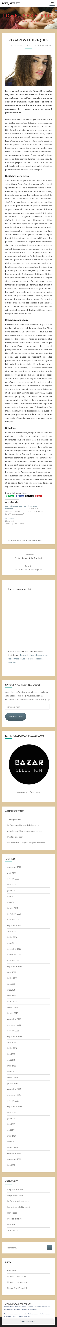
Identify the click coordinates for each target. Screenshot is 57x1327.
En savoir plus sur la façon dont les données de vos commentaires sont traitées (28, 659)
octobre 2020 (13, 919)
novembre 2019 (14, 954)
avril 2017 (11, 1135)
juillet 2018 (12, 1048)
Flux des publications (16, 1276)
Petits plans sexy (15, 836)
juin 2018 (11, 1054)
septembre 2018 (14, 1036)
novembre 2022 (14, 867)
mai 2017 (11, 1130)
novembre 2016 (14, 1159)
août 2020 (11, 931)
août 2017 (11, 1112)
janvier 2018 (12, 1083)
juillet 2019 (12, 978)
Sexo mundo (12, 1230)
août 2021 (11, 884)
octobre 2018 (13, 1030)
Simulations (9, 518)
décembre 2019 (14, 948)
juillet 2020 (12, 937)
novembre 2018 (14, 1025)
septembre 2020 (14, 925)
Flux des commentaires (17, 1282)
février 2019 (12, 1007)
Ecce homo (32, 506)
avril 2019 (11, 995)
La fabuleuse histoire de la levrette (23, 825)
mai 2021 (11, 896)
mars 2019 (12, 1001)
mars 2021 (12, 902)
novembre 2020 (14, 913)
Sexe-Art (11, 1224)
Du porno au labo (16, 540)
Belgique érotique (15, 1189)
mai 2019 (11, 989)
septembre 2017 (14, 1106)
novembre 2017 (14, 1095)
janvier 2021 (12, 908)
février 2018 (12, 1077)
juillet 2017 (12, 1118)
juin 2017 (11, 1124)
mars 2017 (12, 1141)
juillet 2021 (12, 890)
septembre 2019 (14, 966)
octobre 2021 (13, 878)
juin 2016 (11, 1165)
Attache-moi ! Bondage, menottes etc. (24, 831)
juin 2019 (11, 984)
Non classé (12, 1212)
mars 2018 (12, 1071)
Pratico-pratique (33, 540)
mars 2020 (12, 943)
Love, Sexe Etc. (11, 3)
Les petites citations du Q (18, 1207)
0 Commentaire (43, 45)
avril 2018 (11, 1065)
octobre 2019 (13, 960)
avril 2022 (11, 873)
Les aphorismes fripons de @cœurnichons (26, 842)
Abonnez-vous (16, 716)
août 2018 (11, 1042)
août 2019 (11, 972)
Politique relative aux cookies (21, 1316)
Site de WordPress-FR (17, 1288)
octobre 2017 (13, 1100)
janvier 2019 (12, 1013)
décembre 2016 (14, 1153)
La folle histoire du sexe (18, 1201)
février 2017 (12, 1147)
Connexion (12, 1270)
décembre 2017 (14, 1089)
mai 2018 (11, 1060)
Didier (28, 45)
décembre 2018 (14, 1019)
